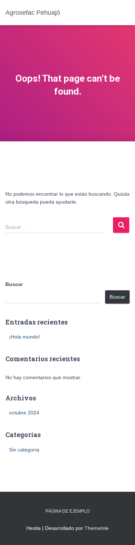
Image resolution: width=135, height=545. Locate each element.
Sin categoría (24, 450)
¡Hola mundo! (24, 337)
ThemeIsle (97, 528)
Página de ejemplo (67, 511)
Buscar (14, 284)
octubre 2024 (24, 412)
